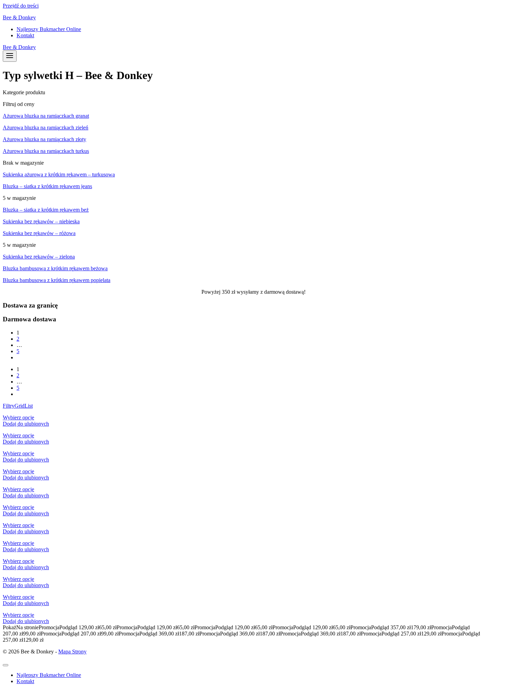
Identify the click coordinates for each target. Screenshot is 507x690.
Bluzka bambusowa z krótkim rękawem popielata (56, 280)
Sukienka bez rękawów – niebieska (41, 221)
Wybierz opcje (18, 417)
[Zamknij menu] (5, 665)
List (28, 406)
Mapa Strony (72, 651)
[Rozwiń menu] (10, 56)
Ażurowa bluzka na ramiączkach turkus (46, 151)
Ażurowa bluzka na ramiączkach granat (46, 116)
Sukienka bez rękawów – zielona (39, 257)
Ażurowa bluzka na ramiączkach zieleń (45, 127)
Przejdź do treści (21, 6)
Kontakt (25, 35)
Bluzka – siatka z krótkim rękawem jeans (47, 186)
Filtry (8, 406)
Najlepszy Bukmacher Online (49, 29)
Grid (19, 406)
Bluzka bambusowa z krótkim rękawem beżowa (55, 268)
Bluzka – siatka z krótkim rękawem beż (46, 210)
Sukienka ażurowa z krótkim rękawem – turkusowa (59, 174)
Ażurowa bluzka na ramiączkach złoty (44, 139)
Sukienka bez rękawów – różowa (39, 233)
